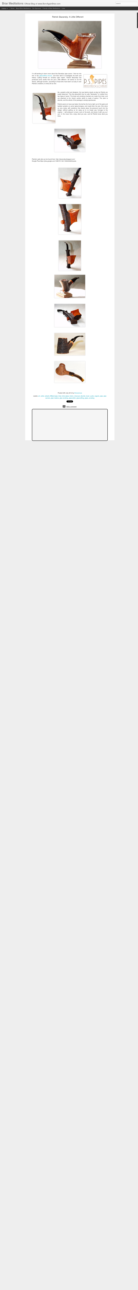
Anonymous (78, 393)
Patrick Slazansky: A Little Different (67, 16)
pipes (86, 398)
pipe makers (55, 398)
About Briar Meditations (23, 8)
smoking (91, 398)
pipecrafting (80, 398)
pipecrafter (72, 398)
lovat (87, 396)
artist (42, 396)
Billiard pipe (54, 396)
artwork (47, 396)
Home (12, 8)
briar (59, 396)
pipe (101, 396)
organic (97, 396)
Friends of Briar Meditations (51, 8)
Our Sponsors (36, 8)
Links (63, 8)
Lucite (92, 396)
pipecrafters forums (45, 76)
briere (71, 396)
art (39, 396)
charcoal (77, 396)
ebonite (83, 396)
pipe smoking (64, 398)
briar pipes (65, 396)
